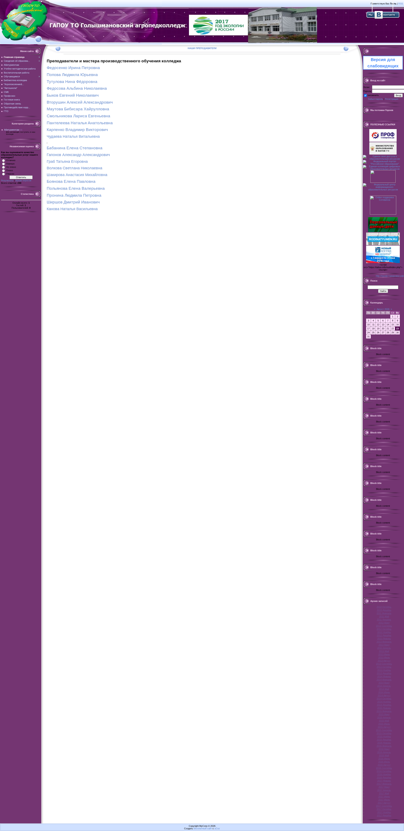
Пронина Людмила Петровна (74, 195)
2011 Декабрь (384, 619)
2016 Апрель (384, 752)
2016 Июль (384, 761)
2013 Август (384, 660)
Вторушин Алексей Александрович (80, 102)
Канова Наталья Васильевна (72, 209)
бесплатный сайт (203, 828)
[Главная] (12, 32)
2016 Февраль (384, 746)
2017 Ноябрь (384, 812)
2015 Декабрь (384, 739)
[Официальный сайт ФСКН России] (383, 182)
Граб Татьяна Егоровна (67, 161)
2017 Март (384, 787)
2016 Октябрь (384, 771)
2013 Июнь (384, 654)
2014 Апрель (384, 686)
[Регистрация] (25, 36)
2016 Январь (384, 742)
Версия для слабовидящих (383, 62)
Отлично (10, 160)
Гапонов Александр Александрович (78, 155)
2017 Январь (384, 780)
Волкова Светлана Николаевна (74, 168)
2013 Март (384, 645)
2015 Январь (384, 708)
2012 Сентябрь (384, 626)
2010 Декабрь (384, 610)
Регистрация (391, 99)
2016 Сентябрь (384, 768)
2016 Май (384, 755)
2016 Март (384, 749)
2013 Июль (384, 657)
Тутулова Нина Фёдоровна (72, 81)
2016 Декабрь (384, 777)
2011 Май (384, 616)
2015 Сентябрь (384, 730)
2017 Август (384, 803)
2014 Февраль (384, 679)
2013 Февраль (384, 641)
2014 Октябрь (384, 698)
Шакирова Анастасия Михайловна (77, 175)
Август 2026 (383, 309)
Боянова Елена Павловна (71, 181)
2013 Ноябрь (384, 670)
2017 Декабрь (384, 815)
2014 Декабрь (384, 705)
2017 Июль (384, 799)
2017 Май (384, 793)
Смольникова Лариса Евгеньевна (78, 116)
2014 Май (384, 689)
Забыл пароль (375, 99)
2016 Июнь (384, 758)
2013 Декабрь (384, 673)
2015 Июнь (384, 724)
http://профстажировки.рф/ (390, 276)
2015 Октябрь (384, 733)
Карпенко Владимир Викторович (77, 129)
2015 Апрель (384, 717)
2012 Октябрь (384, 629)
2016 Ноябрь (384, 774)
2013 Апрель (384, 648)
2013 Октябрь (384, 667)
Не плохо (11, 167)
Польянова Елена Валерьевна (76, 188)
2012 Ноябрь (384, 632)
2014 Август (384, 695)
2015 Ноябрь (384, 736)
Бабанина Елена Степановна (74, 148)
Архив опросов (23, 180)
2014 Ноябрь (384, 701)
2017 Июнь (384, 796)
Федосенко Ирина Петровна (73, 67)
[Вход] (38, 39)
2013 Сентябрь (384, 664)
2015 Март (384, 714)
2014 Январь (384, 676)
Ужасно (10, 173)
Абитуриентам (11, 129)
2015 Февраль (384, 711)
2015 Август (384, 727)
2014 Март (384, 682)
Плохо (9, 170)
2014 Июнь (384, 692)
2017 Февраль (384, 784)
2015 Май (384, 720)
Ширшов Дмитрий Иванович (73, 202)
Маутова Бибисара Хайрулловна (78, 109)
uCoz (217, 828)
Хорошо (10, 163)
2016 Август (384, 765)
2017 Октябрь (384, 809)
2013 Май (384, 651)
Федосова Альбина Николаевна (77, 88)
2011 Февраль (384, 613)
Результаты (7, 180)
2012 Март (384, 622)
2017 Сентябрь (384, 806)
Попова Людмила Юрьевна (72, 74)
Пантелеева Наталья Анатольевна (80, 123)
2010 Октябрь (384, 607)
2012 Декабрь (384, 635)
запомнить (373, 95)
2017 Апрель (384, 790)
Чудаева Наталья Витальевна (73, 136)
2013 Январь (384, 638)
